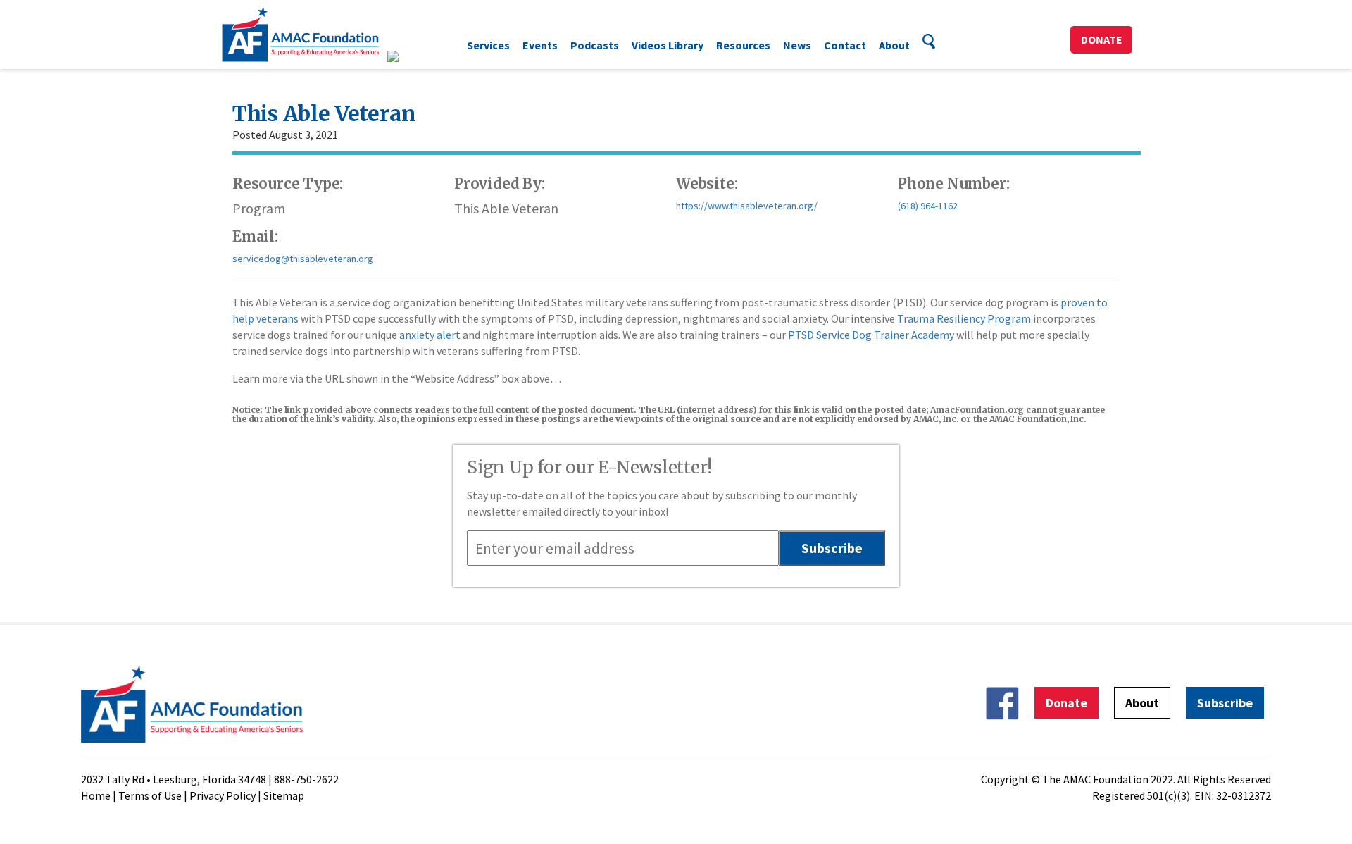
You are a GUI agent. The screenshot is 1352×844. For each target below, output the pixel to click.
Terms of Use (150, 795)
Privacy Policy (222, 795)
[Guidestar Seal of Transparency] (410, 56)
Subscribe (1225, 703)
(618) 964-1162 (928, 205)
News (797, 45)
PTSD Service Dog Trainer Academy (871, 335)
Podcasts (594, 45)
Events (540, 45)
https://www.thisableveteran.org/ (747, 205)
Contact (845, 45)
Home (96, 795)
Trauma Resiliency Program (964, 318)
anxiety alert (430, 335)
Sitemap (283, 795)
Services (488, 45)
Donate (1101, 39)
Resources (743, 45)
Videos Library (667, 45)
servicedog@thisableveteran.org (302, 258)
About (894, 45)
